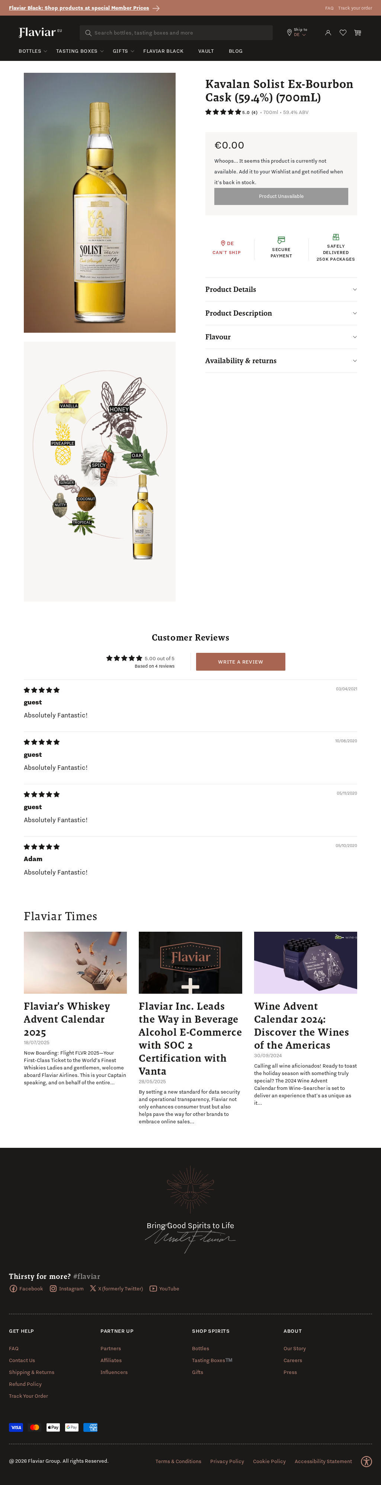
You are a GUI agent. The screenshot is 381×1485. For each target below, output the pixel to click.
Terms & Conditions (178, 1461)
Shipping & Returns (31, 1372)
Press (290, 1372)
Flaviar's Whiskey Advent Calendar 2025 (67, 1019)
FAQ (329, 8)
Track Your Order (28, 1396)
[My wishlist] (343, 32)
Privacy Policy (227, 1461)
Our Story (295, 1348)
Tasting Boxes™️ (212, 1360)
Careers (293, 1360)
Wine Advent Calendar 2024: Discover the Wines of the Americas (301, 1025)
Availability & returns (241, 360)
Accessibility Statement (323, 1461)
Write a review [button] (240, 661)
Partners (110, 1348)
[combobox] (176, 32)
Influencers (114, 1372)
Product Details (230, 289)
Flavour (218, 336)
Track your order (355, 8)
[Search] (88, 33)
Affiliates (111, 1360)
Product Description (238, 313)
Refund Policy (25, 1384)
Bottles (30, 51)
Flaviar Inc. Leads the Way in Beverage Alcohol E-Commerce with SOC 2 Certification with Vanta (190, 1038)
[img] (42, 690)
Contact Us (22, 1360)
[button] (357, 32)
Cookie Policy (269, 1461)
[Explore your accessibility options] (366, 1461)
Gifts (120, 51)
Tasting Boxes (76, 51)
